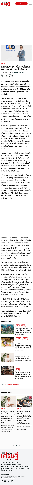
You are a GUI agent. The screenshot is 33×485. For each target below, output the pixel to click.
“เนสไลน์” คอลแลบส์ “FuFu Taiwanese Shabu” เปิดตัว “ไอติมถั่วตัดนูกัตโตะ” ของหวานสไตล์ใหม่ (24, 416)
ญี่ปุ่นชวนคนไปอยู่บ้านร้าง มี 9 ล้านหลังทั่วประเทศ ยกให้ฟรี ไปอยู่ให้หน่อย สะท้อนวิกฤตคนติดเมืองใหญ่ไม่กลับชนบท (23, 331)
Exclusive (18, 338)
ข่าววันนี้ (18, 325)
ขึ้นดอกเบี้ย (8, 385)
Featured (25, 338)
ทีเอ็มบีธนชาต (16, 385)
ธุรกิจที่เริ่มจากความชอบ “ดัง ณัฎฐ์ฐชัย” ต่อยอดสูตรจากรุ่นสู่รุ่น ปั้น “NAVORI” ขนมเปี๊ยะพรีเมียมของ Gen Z (23, 347)
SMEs (17, 341)
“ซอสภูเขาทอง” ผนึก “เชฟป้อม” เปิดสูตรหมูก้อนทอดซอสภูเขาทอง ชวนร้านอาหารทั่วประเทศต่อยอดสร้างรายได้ (23, 359)
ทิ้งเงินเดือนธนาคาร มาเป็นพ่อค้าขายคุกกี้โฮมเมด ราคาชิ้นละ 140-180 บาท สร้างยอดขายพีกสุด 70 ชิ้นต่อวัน (23, 375)
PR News (4, 64)
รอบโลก (23, 325)
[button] (13, 445)
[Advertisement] (16, 25)
